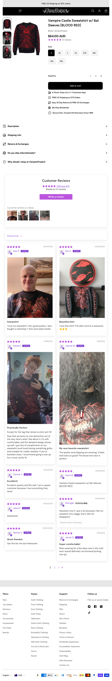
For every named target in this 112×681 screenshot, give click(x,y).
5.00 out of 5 (63, 186)
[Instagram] (89, 607)
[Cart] (106, 11)
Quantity (52, 76)
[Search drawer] (93, 11)
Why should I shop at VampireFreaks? (26, 162)
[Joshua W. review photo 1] (82, 398)
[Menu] (20, 11)
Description (13, 126)
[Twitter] (101, 607)
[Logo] (56, 11)
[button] (58, 567)
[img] (13, 247)
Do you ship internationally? (21, 153)
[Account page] (99, 11)
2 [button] (54, 567)
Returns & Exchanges (18, 144)
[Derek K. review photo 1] (30, 388)
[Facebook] (95, 607)
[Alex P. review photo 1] (30, 287)
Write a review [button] (56, 196)
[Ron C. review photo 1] (82, 287)
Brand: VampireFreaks (57, 31)
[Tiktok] (89, 613)
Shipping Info (14, 135)
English (6, 675)
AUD (20, 675)
